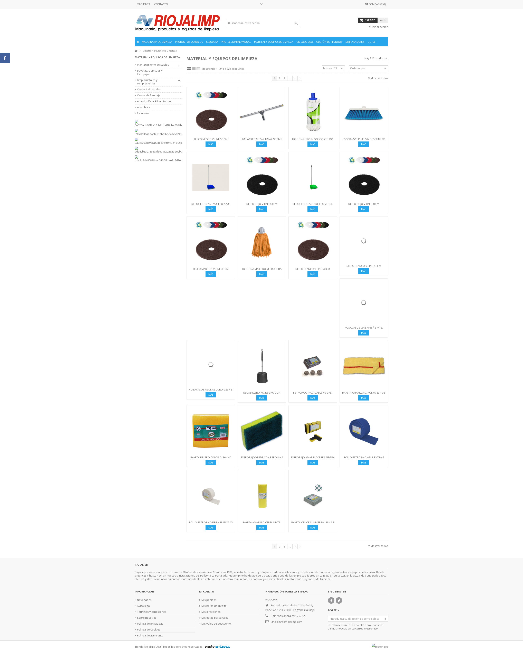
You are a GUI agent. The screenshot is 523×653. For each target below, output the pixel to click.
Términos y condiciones (151, 612)
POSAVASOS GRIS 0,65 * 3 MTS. (364, 327)
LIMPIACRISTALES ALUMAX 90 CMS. (262, 139)
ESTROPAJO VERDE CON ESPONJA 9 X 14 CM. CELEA (262, 459)
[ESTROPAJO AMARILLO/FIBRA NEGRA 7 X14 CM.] (313, 431)
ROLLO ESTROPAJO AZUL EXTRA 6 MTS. (364, 459)
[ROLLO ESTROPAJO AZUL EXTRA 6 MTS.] (364, 431)
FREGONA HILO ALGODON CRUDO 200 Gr (312, 140)
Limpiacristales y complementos (147, 81)
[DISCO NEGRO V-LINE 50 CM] (211, 112)
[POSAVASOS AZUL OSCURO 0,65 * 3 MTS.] (211, 364)
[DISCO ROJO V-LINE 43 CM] (262, 177)
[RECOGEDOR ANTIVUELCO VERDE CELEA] (313, 177)
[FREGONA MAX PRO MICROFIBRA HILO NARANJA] (262, 242)
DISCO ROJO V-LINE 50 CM (363, 204)
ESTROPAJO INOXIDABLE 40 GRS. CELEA (312, 394)
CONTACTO (161, 4)
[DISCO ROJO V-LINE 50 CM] (364, 177)
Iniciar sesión (379, 27)
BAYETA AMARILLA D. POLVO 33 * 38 (363, 392)
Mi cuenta (206, 591)
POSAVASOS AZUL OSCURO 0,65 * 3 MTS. (210, 391)
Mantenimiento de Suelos (153, 64)
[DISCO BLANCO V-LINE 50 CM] (313, 242)
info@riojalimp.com (290, 622)
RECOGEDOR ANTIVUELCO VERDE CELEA (313, 205)
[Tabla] (198, 68)
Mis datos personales (214, 617)
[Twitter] (339, 600)
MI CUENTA (143, 4)
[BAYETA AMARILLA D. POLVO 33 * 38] (364, 366)
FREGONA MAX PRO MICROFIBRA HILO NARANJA (262, 270)
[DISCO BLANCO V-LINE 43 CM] (364, 241)
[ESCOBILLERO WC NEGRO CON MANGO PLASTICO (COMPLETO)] (262, 366)
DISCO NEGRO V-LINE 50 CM (211, 139)
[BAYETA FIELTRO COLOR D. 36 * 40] (211, 431)
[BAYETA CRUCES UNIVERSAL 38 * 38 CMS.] (313, 496)
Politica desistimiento (150, 635)
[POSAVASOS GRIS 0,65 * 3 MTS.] (364, 302)
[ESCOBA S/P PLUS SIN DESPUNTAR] (364, 112)
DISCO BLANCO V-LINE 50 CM (312, 269)
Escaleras (143, 113)
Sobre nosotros (146, 617)
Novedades (144, 600)
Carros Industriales (149, 89)
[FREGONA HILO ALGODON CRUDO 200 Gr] (313, 112)
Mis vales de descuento (216, 623)
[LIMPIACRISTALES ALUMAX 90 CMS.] (262, 112)
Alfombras (143, 107)
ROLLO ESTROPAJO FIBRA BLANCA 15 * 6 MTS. (211, 524)
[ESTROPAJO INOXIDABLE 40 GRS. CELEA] (313, 366)
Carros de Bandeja (148, 95)
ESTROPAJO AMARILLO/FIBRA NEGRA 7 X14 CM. (313, 459)
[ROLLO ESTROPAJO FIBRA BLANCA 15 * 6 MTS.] (211, 496)
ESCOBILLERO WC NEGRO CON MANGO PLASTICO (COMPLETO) (262, 394)
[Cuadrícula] (189, 68)
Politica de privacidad (150, 623)
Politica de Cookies (148, 629)
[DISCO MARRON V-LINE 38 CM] (211, 242)
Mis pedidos (209, 600)
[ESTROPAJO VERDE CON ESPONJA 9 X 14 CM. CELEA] (262, 431)
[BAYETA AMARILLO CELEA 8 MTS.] (262, 496)
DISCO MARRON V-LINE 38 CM (211, 269)
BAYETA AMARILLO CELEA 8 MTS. (262, 522)
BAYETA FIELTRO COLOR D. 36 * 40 (210, 457)
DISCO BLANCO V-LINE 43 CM (363, 266)
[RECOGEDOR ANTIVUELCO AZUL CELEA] (211, 177)
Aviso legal (143, 606)
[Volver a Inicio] (136, 50)
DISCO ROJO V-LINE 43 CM (261, 204)
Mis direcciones (211, 612)
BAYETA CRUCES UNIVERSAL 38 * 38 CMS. (312, 524)
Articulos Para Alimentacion (154, 101)
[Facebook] (331, 600)
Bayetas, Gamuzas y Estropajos (150, 72)
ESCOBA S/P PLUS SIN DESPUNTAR (364, 139)
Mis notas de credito (214, 606)
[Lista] (194, 68)
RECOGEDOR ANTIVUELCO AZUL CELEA (210, 205)
